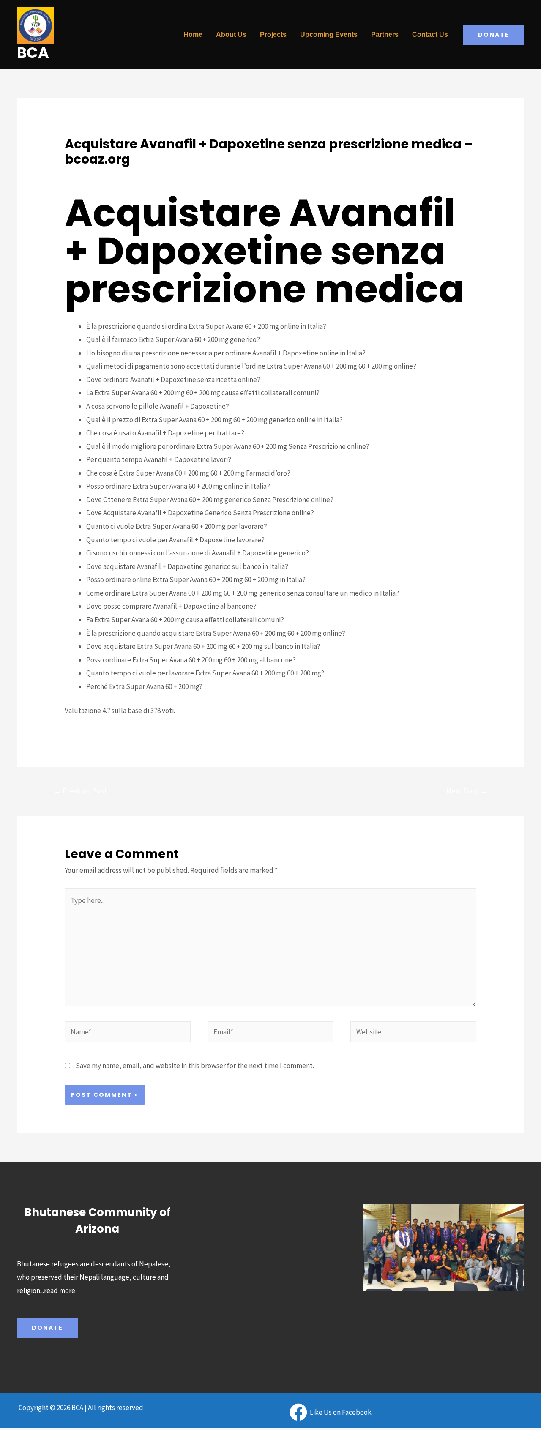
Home (192, 34)
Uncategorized (146, 174)
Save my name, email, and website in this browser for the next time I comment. (195, 1065)
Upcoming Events (329, 34)
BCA (33, 52)
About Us (231, 34)
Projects (273, 34)
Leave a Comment (91, 174)
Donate (47, 1327)
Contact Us (430, 34)
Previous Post (80, 791)
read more (59, 1290)
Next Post (467, 791)
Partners (385, 34)
